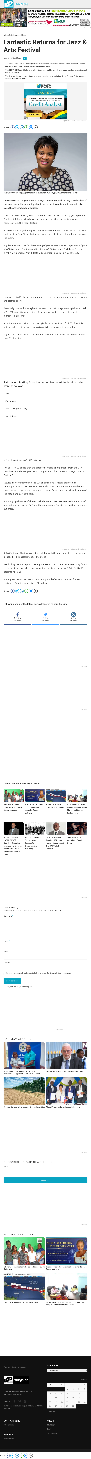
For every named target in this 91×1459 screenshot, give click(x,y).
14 (62, 1397)
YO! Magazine (9, 1425)
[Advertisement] (45, 275)
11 (84, 1393)
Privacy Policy (9, 1439)
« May (49, 1412)
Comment (8, 916)
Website (7, 962)
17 (79, 1397)
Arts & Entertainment (12, 35)
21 (62, 1402)
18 (84, 1397)
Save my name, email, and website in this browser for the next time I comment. (38, 973)
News (23, 35)
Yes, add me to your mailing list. (20, 987)
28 (62, 1406)
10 (79, 1393)
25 (84, 1402)
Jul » (54, 1412)
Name (7, 941)
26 (50, 1406)
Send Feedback (52, 1433)
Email (6, 952)
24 (79, 1402)
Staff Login (51, 1425)
